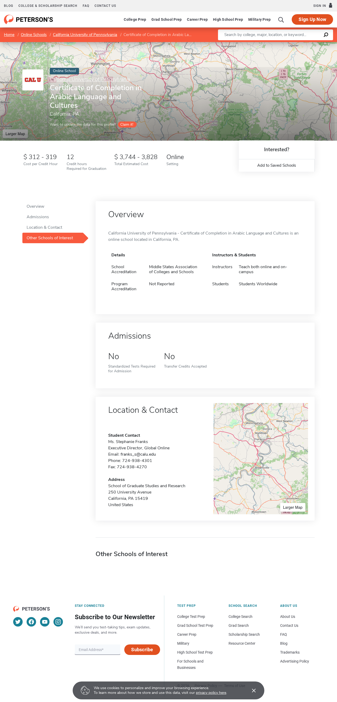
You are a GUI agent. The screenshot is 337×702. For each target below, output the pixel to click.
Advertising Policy (294, 661)
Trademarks (290, 652)
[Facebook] (31, 622)
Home (9, 34)
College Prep (135, 19)
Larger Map (15, 133)
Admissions (38, 217)
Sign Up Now (312, 19)
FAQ (86, 6)
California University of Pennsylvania (85, 34)
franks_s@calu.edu (138, 454)
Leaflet (275, 44)
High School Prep (228, 19)
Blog (8, 6)
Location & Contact (44, 227)
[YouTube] (44, 622)
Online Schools (34, 34)
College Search (240, 616)
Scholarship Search (244, 634)
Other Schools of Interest (50, 238)
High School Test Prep (195, 652)
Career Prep (197, 19)
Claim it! (126, 124)
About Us (287, 616)
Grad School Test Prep (195, 625)
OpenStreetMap (301, 44)
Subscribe (142, 649)
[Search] (281, 19)
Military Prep (259, 19)
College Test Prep (191, 616)
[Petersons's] (28, 19)
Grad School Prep (166, 19)
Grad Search (239, 625)
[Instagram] (58, 622)
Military (183, 643)
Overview (35, 206)
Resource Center (242, 643)
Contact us (105, 6)
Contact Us (289, 625)
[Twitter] (18, 622)
